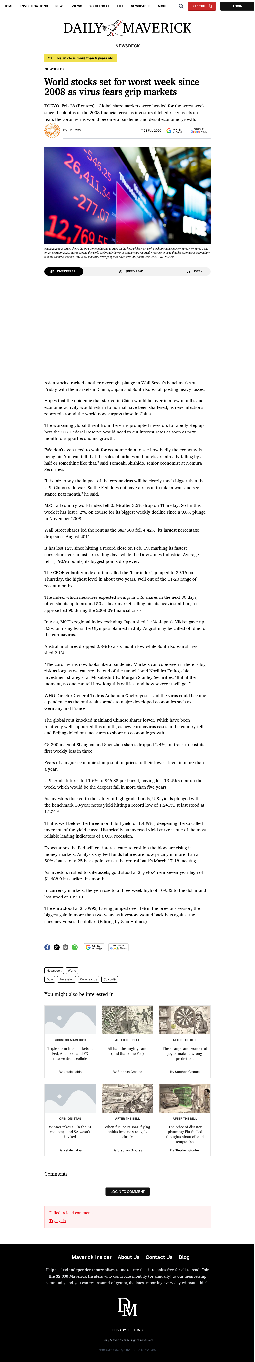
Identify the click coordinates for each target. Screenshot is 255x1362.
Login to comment (128, 1191)
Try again (57, 1221)
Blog (184, 1257)
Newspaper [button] (141, 6)
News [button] (59, 6)
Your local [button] (99, 6)
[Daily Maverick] (127, 28)
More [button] (162, 6)
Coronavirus (88, 979)
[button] (175, 130)
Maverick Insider (92, 1257)
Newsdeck (54, 971)
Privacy (119, 1330)
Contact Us (159, 1257)
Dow (50, 979)
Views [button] (77, 6)
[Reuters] (52, 130)
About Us (129, 1257)
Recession (66, 979)
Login (237, 6)
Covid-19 (110, 979)
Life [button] (120, 6)
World (72, 971)
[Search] (181, 6)
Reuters (74, 130)
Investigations (34, 6)
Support (199, 6)
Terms (137, 1330)
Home (8, 6)
